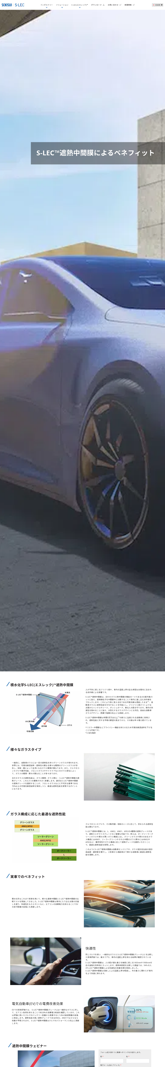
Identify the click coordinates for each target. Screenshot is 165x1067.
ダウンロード (96, 5)
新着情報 (128, 5)
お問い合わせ (113, 5)
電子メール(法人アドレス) (110, 1065)
